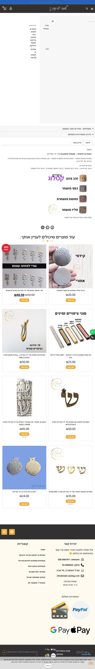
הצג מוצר (70, 300)
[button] (92, 9)
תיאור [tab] (87, 142)
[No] (90, 663)
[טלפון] (92, 337)
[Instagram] (4, 532)
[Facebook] (12, 532)
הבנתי (48, 665)
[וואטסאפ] (92, 332)
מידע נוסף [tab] (77, 142)
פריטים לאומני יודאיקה (33, 43)
